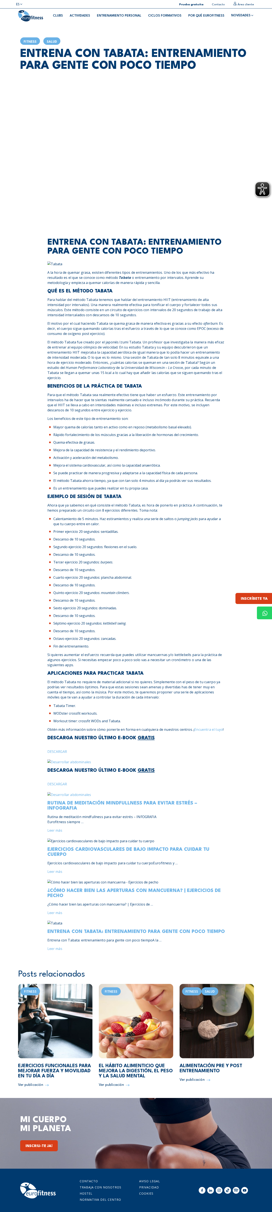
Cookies (146, 1193)
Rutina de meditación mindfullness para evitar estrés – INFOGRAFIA (122, 806)
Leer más (54, 830)
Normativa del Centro (100, 1200)
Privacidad (149, 1187)
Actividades (80, 15)
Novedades (241, 15)
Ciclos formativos (164, 15)
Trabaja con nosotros (100, 1187)
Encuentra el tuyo (208, 729)
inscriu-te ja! (39, 1146)
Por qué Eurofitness (206, 15)
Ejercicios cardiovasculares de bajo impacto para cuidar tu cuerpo (128, 852)
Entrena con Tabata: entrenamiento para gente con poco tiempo (136, 931)
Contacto (89, 1181)
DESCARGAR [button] (57, 751)
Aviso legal (149, 1181)
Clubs (58, 15)
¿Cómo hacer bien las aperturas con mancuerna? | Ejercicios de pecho (134, 893)
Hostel (86, 1193)
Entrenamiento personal (119, 15)
